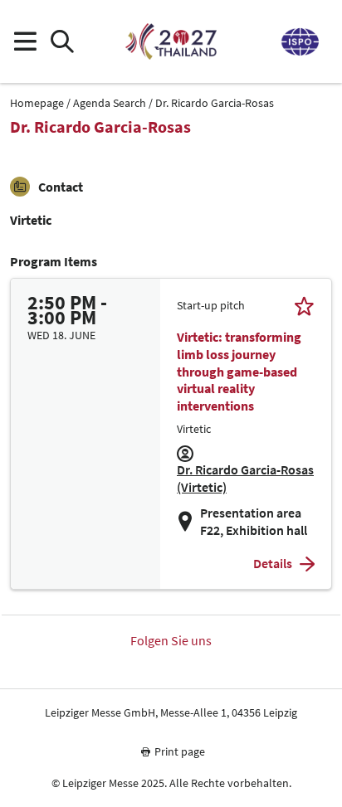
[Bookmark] (304, 305)
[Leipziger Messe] (299, 41)
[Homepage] (170, 41)
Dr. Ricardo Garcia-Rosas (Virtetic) (245, 478)
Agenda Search (109, 103)
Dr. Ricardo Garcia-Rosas (214, 103)
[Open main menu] (24, 41)
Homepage (37, 103)
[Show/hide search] (61, 41)
